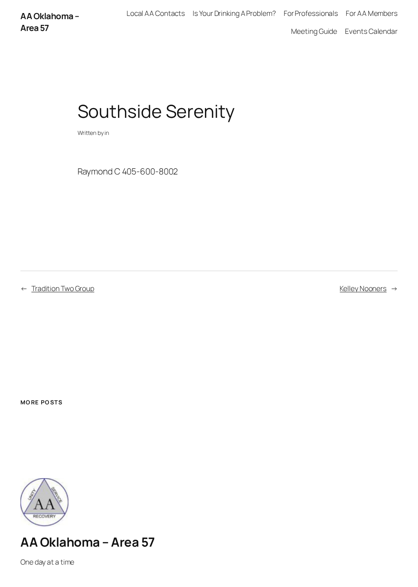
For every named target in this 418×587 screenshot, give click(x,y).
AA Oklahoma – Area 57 (87, 541)
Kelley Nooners (363, 288)
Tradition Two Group (62, 288)
